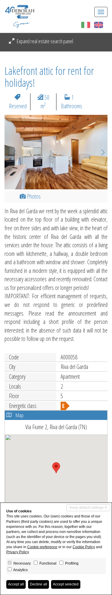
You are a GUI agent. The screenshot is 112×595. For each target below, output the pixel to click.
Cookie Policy (84, 547)
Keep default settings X (88, 508)
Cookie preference (42, 547)
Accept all (16, 584)
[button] (12, 152)
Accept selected (66, 584)
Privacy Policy (17, 552)
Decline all (38, 584)
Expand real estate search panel (44, 41)
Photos (33, 196)
